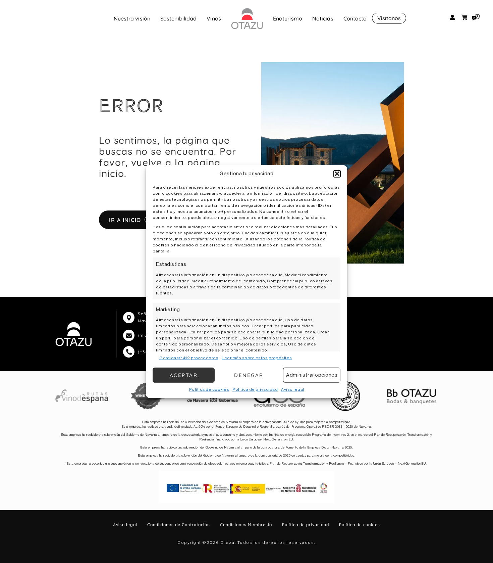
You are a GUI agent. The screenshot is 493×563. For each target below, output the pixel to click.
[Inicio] (247, 18)
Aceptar (184, 375)
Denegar (249, 375)
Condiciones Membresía (246, 524)
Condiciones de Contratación (178, 524)
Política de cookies (209, 389)
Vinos (214, 18)
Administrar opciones (311, 374)
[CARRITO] (464, 17)
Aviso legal (292, 389)
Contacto (355, 18)
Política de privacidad (255, 389)
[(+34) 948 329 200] (128, 352)
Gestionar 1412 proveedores (188, 358)
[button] (337, 174)
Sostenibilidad (178, 18)
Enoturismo (287, 18)
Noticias (322, 18)
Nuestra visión (132, 18)
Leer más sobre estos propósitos (257, 358)
